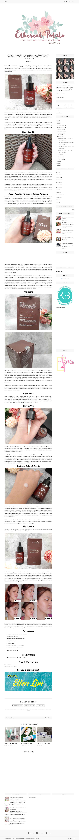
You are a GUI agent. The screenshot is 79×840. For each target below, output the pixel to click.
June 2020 (60, 136)
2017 (58, 165)
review (57, 202)
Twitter (59, 112)
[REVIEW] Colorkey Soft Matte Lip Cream (68, 217)
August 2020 (60, 132)
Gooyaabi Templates (28, 838)
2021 (58, 121)
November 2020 (61, 127)
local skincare (17, 708)
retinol (30, 708)
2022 (58, 120)
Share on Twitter (30, 705)
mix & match (58, 197)
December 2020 (61, 125)
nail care (57, 199)
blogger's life (58, 177)
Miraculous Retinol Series (44, 196)
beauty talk (58, 174)
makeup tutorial (59, 194)
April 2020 (60, 156)
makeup (57, 192)
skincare (38, 708)
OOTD (57, 172)
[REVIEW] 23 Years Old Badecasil (43, 744)
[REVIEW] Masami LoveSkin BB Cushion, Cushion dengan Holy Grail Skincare (68, 245)
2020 (58, 123)
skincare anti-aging (44, 708)
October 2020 (61, 129)
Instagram (59, 107)
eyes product (58, 184)
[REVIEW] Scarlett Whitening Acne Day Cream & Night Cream (67, 232)
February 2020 (61, 159)
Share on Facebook (18, 705)
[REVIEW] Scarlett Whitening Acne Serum (67, 238)
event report (58, 182)
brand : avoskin (12, 708)
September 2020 (61, 131)
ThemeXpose (15, 838)
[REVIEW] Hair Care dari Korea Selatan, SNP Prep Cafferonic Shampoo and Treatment (68, 224)
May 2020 (60, 154)
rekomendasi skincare (24, 708)
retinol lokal (34, 708)
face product (58, 187)
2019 (58, 161)
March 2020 (60, 157)
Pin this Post (41, 705)
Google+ (65, 107)
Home (6, 1)
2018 (58, 163)
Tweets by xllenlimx (32, 797)
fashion (57, 189)
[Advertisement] (28, 253)
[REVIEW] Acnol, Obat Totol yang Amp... (27, 744)
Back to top (71, 838)
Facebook (71, 107)
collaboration (58, 179)
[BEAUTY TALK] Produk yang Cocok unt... (11, 744)
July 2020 (60, 134)
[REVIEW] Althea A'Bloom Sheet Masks (17, 818)
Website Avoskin (14, 666)
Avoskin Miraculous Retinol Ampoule (31, 370)
